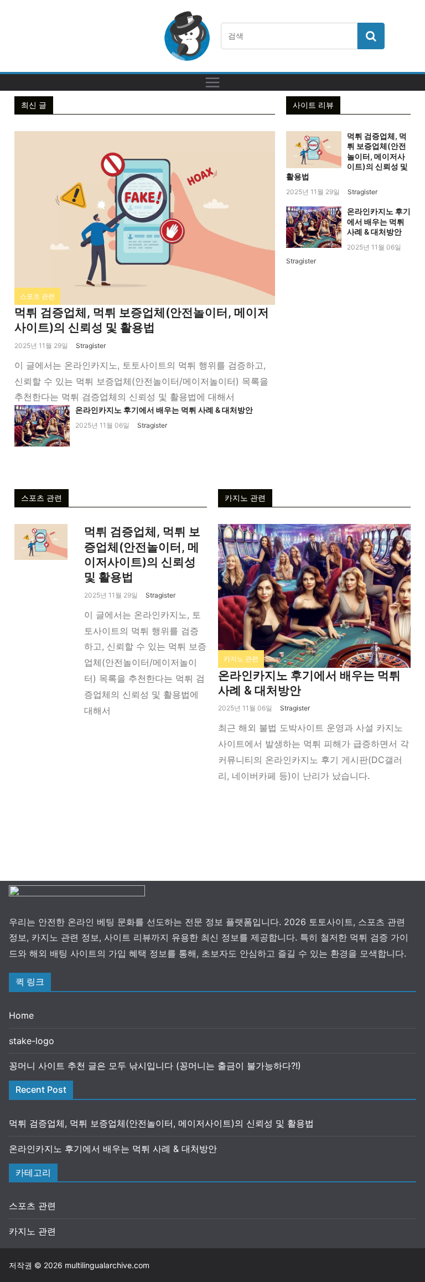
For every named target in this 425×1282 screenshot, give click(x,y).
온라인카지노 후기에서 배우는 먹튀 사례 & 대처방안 (164, 409)
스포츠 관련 (37, 296)
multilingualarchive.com (107, 1265)
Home (21, 1015)
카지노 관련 (241, 659)
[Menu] (212, 82)
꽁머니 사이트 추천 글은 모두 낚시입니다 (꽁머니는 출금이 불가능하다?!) (155, 1065)
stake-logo (31, 1040)
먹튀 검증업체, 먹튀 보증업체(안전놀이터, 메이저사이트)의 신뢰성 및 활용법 (347, 156)
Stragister (91, 345)
